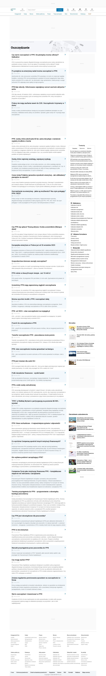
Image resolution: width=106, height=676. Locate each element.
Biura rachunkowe (71, 635)
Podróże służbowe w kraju (73, 654)
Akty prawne (42, 652)
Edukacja (83, 14)
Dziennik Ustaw (42, 654)
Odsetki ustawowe (71, 661)
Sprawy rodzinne (43, 637)
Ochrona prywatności (22, 672)
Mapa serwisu (86, 672)
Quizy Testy (74, 271)
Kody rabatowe (84, 658)
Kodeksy (41, 663)
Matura (26, 663)
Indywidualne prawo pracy (31, 637)
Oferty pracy (84, 665)
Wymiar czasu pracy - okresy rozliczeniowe (82, 263)
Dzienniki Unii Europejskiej (45, 659)
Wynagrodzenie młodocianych (78, 260)
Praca (40, 644)
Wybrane (89, 148)
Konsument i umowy (43, 640)
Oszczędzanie (31, 41)
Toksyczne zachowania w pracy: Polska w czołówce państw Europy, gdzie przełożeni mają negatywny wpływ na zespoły (81, 156)
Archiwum (83, 656)
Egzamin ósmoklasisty (30, 665)
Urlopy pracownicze (76, 242)
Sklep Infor (41, 646)
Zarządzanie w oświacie (30, 661)
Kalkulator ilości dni (57, 656)
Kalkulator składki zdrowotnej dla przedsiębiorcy (79, 221)
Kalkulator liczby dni (76, 205)
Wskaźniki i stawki (71, 652)
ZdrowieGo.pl (84, 654)
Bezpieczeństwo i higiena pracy (79, 245)
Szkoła (26, 656)
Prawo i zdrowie (42, 647)
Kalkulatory (76, 203)
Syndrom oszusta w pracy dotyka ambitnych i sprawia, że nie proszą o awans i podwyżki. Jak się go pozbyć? (81, 164)
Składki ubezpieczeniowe (72, 658)
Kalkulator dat (74, 207)
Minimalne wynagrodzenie (73, 656)
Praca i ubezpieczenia (58, 640)
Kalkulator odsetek (57, 659)
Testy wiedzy (28, 666)
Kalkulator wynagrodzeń (77, 209)
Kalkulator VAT (56, 658)
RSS (65, 672)
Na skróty (83, 652)
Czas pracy (74, 236)
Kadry (25, 14)
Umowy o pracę (75, 238)
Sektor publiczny (40, 14)
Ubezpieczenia (28, 640)
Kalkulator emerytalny (76, 229)
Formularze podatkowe (86, 661)
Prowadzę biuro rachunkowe (73, 639)
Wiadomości (84, 637)
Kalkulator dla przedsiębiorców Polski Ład (81, 218)
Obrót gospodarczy (15, 640)
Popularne (74, 148)
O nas (12, 672)
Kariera (59, 672)
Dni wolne (72, 323)
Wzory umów (84, 659)
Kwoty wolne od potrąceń (77, 252)
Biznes (31, 14)
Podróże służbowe (71, 659)
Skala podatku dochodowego (73, 663)
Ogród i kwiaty (84, 644)
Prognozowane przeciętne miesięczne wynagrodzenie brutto (80, 268)
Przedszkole (27, 654)
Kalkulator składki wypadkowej (79, 224)
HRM (26, 646)
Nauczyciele (27, 658)
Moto (66, 14)
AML (68, 646)
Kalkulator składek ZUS (77, 227)
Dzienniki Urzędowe (43, 658)
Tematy (24, 41)
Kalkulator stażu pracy (58, 661)
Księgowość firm (15, 635)
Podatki (12, 637)
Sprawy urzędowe (43, 642)
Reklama (77, 672)
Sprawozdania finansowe (72, 644)
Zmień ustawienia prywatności (38, 672)
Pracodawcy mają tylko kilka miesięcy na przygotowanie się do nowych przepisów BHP (80, 195)
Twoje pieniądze (58, 14)
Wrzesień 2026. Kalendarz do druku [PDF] (81, 171)
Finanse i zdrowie (57, 646)
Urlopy (26, 642)
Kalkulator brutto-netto (76, 211)
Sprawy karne (42, 639)
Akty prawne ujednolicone (45, 661)
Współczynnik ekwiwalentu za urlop (80, 254)
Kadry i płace (14, 661)
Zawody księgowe (15, 644)
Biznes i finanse (56, 637)
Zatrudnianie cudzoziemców (78, 414)
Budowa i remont (85, 642)
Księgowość (18, 14)
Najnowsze (82, 148)
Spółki (54, 639)
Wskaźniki (76, 248)
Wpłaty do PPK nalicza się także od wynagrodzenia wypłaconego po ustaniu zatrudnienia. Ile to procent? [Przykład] (80, 175)
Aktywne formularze (80, 234)
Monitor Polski (42, 656)
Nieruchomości (74, 14)
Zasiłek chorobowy (75, 265)
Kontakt (71, 672)
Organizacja (13, 654)
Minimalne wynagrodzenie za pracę (80, 256)
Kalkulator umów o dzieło (77, 216)
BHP (26, 644)
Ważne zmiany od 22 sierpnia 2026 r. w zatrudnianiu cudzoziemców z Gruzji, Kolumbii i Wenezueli (80, 183)
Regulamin (52, 672)
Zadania (13, 658)
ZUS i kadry (13, 642)
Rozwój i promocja (15, 659)
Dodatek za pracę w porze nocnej (79, 258)
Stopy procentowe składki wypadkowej (81, 250)
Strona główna (14, 41)
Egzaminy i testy (28, 659)
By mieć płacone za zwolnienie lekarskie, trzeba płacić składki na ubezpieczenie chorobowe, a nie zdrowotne (80, 152)
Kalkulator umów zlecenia (77, 214)
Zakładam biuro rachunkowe (73, 637)
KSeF (89, 14)
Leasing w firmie (56, 644)
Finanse (83, 640)
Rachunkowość (14, 639)
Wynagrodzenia (75, 240)
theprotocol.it (84, 663)
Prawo (49, 14)
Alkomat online (74, 231)
